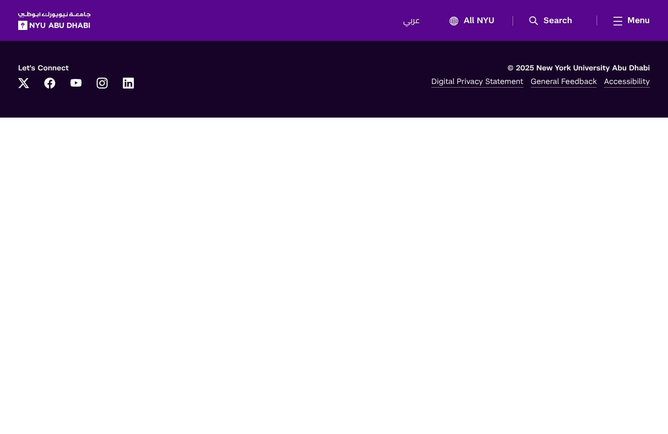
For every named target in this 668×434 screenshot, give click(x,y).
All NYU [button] (479, 21)
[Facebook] (50, 84)
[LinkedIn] (128, 84)
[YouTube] (76, 84)
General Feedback (564, 81)
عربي (411, 21)
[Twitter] (23, 84)
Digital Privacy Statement (477, 81)
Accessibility (627, 81)
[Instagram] (102, 84)
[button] (553, 21)
